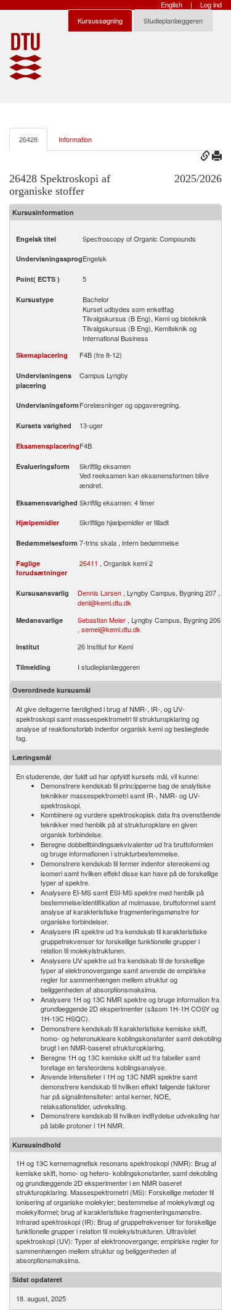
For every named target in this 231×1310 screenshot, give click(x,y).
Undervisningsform (47, 405)
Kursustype (35, 299)
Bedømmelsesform (47, 542)
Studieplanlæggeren (173, 20)
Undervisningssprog (49, 258)
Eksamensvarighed (47, 502)
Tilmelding (33, 667)
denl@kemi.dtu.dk (104, 602)
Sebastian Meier (102, 620)
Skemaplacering (42, 355)
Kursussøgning (100, 20)
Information (75, 139)
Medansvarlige (39, 620)
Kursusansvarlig (42, 593)
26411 (88, 563)
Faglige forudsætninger (41, 568)
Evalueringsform (43, 466)
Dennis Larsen (99, 593)
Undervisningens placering (43, 380)
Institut (27, 646)
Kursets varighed (43, 425)
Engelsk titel (36, 238)
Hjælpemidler (37, 522)
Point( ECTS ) (38, 279)
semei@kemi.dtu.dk (110, 629)
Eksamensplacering (47, 445)
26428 (28, 139)
